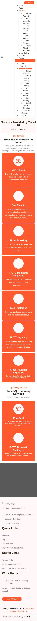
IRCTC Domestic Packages (27, 21)
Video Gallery (24, 53)
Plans (29, 3)
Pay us (21, 58)
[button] (25, 60)
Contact (22, 55)
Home (21, 5)
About (21, 8)
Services (22, 10)
